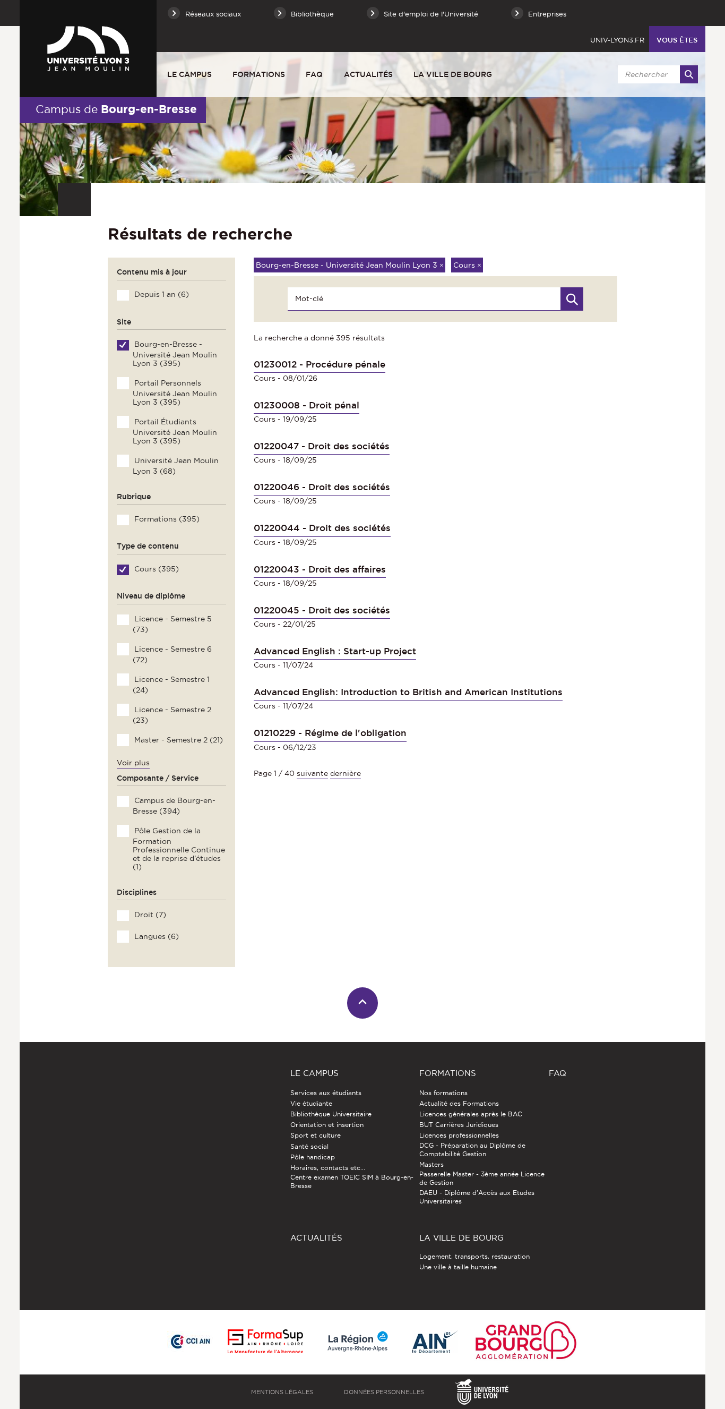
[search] (656, 74)
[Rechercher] (689, 74)
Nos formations (443, 1092)
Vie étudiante (311, 1103)
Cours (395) (155, 569)
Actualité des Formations (459, 1103)
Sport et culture (315, 1135)
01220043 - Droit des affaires (320, 569)
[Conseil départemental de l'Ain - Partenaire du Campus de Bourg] (435, 1342)
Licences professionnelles (459, 1135)
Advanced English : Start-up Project (335, 651)
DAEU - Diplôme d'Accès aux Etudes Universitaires (476, 1197)
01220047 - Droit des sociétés (322, 446)
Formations (258, 74)
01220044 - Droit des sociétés (322, 528)
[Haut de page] (362, 1003)
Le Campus (189, 74)
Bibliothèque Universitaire (331, 1114)
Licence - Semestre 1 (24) (171, 684)
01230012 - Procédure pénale (319, 364)
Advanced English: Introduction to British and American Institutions (408, 692)
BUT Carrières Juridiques (458, 1124)
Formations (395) (166, 519)
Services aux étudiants (325, 1092)
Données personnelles (384, 1392)
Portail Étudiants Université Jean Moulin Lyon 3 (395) (174, 431)
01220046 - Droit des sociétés (322, 487)
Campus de (116, 109)
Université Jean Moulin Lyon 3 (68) (175, 465)
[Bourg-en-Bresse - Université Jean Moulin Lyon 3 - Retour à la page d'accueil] (88, 48)
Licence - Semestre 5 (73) (172, 624)
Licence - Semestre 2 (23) (171, 714)
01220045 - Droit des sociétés (322, 610)
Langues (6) (155, 936)
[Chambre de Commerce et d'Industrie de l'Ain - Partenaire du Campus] (190, 1342)
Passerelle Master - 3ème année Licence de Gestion (482, 1178)
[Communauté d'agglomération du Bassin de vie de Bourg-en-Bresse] (526, 1342)
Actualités (368, 74)
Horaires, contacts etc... (327, 1167)
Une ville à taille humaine (458, 1266)
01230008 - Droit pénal (306, 405)
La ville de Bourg (452, 74)
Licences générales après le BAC (470, 1114)
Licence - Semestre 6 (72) (172, 654)
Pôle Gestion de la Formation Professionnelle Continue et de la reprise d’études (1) (178, 848)
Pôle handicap (312, 1157)
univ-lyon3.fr (617, 40)
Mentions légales (282, 1392)
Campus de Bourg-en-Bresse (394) (173, 805)
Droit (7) (149, 914)
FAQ (314, 74)
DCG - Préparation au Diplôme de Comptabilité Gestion (472, 1149)
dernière (345, 773)
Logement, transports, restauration (474, 1256)
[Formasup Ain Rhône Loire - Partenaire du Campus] (265, 1342)
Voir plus (133, 762)
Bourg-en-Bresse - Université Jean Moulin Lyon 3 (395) (174, 354)
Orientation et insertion (327, 1124)
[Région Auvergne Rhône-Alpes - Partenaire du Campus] (358, 1342)
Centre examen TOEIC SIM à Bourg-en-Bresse (351, 1181)
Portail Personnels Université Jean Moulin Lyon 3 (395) (174, 392)
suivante (312, 773)
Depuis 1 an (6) (160, 294)
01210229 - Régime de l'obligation (330, 733)
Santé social (309, 1146)
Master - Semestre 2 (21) (177, 740)
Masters (431, 1164)
